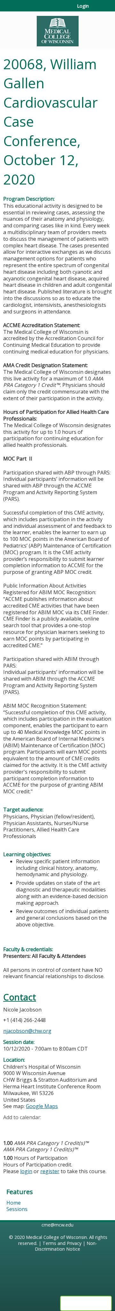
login (26, 1171)
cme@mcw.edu (57, 1225)
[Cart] (96, 9)
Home (13, 1202)
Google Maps (42, 1106)
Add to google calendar (9, 1127)
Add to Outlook (53, 1127)
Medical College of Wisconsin (56, 1237)
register (49, 1171)
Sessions (16, 1209)
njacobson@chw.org (27, 1030)
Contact (19, 997)
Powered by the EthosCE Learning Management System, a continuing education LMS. (86, 1303)
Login (83, 6)
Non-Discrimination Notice (66, 1246)
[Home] (57, 28)
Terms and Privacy (61, 1243)
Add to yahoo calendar (24, 1127)
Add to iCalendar (38, 1127)
